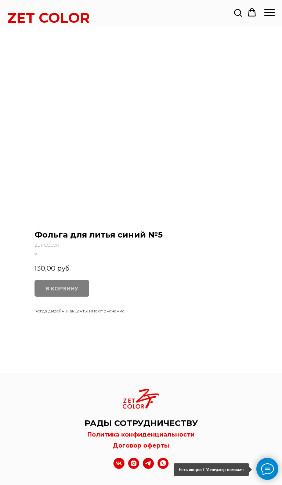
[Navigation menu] (269, 13)
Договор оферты (141, 445)
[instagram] (133, 467)
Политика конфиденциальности (141, 434)
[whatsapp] (163, 467)
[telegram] (148, 467)
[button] (238, 12)
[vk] (118, 467)
